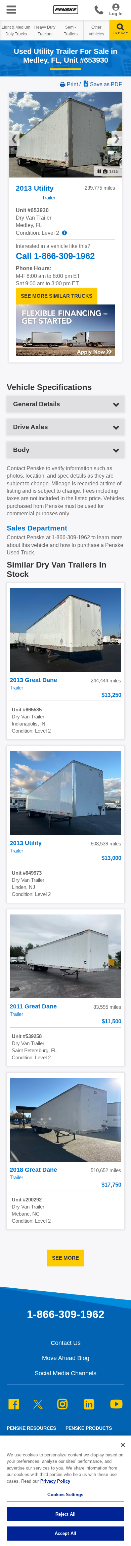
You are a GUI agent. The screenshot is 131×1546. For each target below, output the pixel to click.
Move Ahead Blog (65, 1358)
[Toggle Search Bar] (120, 28)
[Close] (123, 1445)
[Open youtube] (116, 1405)
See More (65, 1257)
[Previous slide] (20, 135)
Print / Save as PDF (94, 84)
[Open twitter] (38, 1406)
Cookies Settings (65, 1494)
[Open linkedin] (89, 1405)
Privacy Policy (55, 1481)
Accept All (65, 1533)
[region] (65, 1491)
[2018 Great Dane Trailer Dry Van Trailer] (65, 1120)
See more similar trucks (56, 295)
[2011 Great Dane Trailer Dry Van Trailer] (65, 956)
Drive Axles (30, 426)
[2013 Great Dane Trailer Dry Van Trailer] (65, 630)
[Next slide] (111, 135)
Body (21, 449)
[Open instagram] (62, 1405)
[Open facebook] (14, 1405)
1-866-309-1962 (99, 11)
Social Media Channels (65, 1373)
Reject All (65, 1514)
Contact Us (66, 1343)
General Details (36, 404)
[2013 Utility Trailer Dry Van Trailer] (65, 793)
